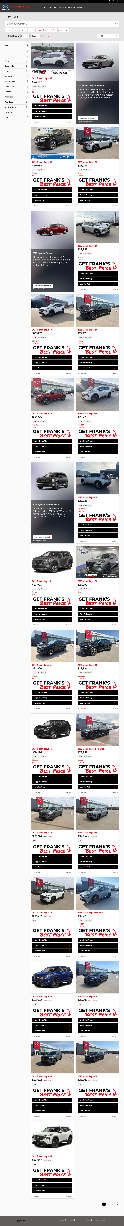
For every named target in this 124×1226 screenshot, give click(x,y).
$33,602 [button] (42, 1000)
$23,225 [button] (82, 501)
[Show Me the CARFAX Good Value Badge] (81, 258)
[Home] (5, 7)
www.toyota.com (100, 1220)
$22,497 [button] (37, 333)
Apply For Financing (40, 111)
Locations (79, 7)
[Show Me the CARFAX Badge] (81, 593)
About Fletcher (71, 7)
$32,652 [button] (87, 836)
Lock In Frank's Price (41, 106)
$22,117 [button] (37, 81)
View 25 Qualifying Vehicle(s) (42, 286)
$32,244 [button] (42, 836)
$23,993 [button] (37, 584)
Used (60, 7)
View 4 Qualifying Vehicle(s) (87, 118)
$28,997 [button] (82, 668)
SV (16, 30)
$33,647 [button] (42, 1159)
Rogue (23, 36)
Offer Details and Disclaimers (85, 121)
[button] (52, 86)
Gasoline (62, 30)
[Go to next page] (117, 1204)
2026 (8, 30)
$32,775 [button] (82, 916)
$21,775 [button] (82, 165)
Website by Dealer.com (21, 1221)
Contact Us (62, 1220)
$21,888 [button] (82, 249)
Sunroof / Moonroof (46, 30)
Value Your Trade (40, 116)
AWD (23, 30)
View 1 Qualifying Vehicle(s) (42, 537)
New (55, 7)
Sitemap (89, 1220)
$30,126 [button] (37, 752)
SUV (31, 30)
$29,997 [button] (82, 752)
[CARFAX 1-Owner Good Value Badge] (36, 593)
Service (64, 7)
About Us (72, 1220)
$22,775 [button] (82, 333)
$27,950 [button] (37, 668)
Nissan (34, 36)
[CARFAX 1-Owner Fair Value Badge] (36, 342)
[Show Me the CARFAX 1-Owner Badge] (36, 91)
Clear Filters (46, 36)
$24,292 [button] (82, 584)
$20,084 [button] (37, 165)
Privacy (80, 1220)
